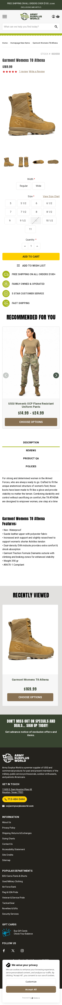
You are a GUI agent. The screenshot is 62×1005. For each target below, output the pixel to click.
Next (56, 375)
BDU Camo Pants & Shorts (14, 876)
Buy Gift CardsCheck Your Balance (23, 932)
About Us (6, 822)
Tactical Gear (8, 903)
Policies (31, 466)
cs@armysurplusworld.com (20, 806)
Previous (5, 375)
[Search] (56, 26)
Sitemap (6, 860)
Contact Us (7, 844)
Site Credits (7, 855)
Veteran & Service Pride (13, 897)
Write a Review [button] (37, 71)
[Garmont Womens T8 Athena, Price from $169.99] (30, 639)
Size (44, 196)
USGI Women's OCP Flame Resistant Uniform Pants (31, 405)
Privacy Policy (8, 828)
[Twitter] (13, 950)
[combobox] (31, 26)
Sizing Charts (8, 838)
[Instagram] (22, 950)
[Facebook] (3, 950)
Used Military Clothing (12, 881)
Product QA (31, 458)
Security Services (10, 914)
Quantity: (30, 239)
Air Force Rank (9, 887)
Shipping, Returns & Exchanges (17, 833)
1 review (23, 71)
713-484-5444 (16, 799)
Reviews (31, 450)
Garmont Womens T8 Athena (30, 679)
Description (31, 442)
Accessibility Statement (13, 849)
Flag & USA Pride (10, 892)
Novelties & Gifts (10, 908)
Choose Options (31, 421)
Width (30, 179)
